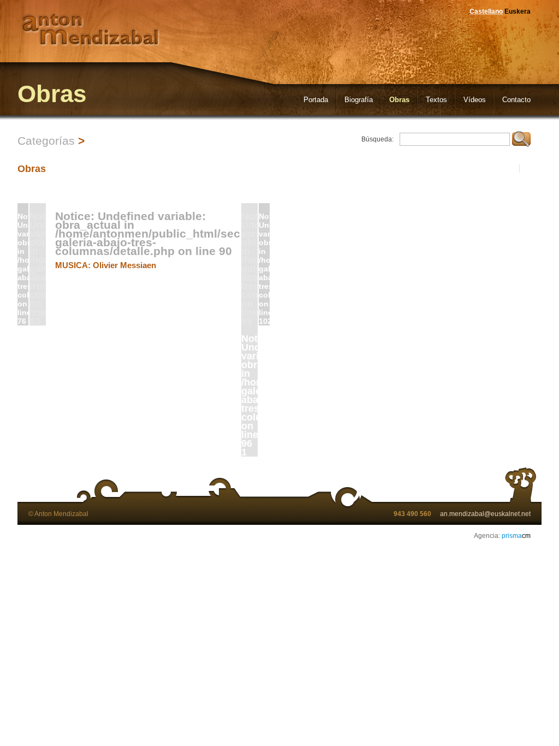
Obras (399, 100)
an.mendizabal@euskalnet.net (485, 514)
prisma (516, 536)
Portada (316, 100)
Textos (436, 100)
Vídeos (474, 100)
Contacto (516, 100)
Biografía (358, 100)
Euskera (517, 11)
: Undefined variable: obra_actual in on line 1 (249, 395)
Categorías (46, 140)
